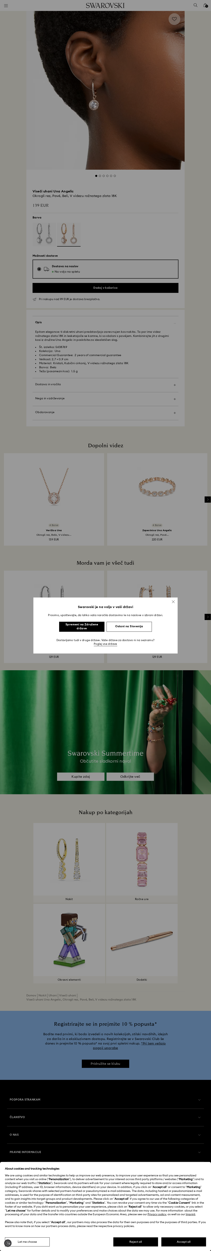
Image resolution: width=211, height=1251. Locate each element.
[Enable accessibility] (8, 1243)
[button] (173, 601)
